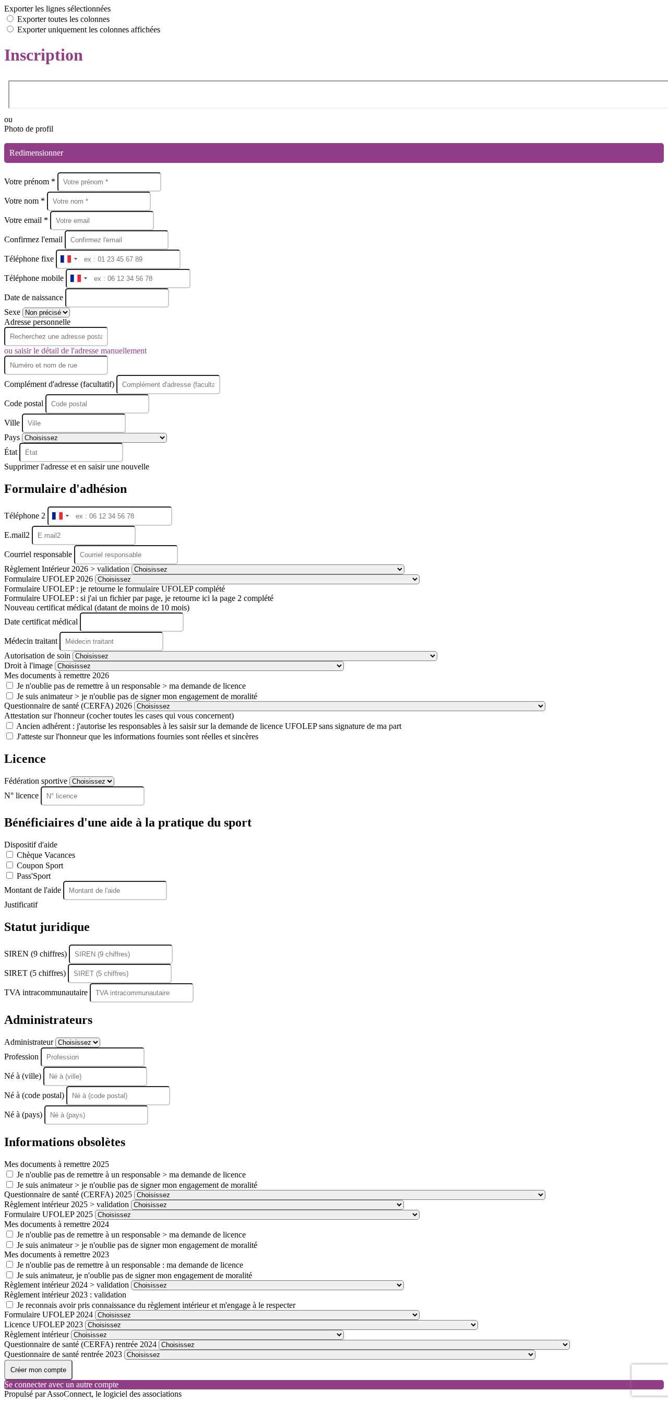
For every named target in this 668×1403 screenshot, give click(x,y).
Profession (22, 1056)
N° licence (22, 795)
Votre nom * (25, 200)
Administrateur (29, 1041)
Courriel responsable (39, 554)
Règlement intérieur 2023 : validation (65, 1294)
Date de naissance (34, 297)
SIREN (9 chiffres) (36, 953)
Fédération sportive (36, 780)
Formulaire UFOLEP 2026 (49, 578)
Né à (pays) (24, 1114)
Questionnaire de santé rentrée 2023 (64, 1354)
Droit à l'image (29, 665)
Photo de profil (28, 128)
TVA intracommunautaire (47, 992)
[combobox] (68, 259)
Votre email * (27, 220)
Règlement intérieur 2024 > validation (67, 1284)
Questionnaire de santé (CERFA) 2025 (69, 1194)
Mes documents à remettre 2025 (56, 1164)
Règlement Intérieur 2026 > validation (68, 568)
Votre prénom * (30, 181)
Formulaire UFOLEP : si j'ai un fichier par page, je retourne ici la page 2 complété (138, 598)
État (11, 451)
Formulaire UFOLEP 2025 (49, 1214)
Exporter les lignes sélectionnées (57, 8)
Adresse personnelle (37, 321)
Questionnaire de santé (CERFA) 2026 (69, 705)
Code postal (23, 403)
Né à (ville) (23, 1075)
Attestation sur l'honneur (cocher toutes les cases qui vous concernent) (119, 715)
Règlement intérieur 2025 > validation (67, 1204)
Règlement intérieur (37, 1334)
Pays (13, 437)
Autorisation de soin (38, 655)
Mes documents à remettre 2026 (56, 675)
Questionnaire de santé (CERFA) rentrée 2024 (81, 1344)
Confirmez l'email (33, 239)
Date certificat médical (42, 621)
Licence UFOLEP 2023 (44, 1324)
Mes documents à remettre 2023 (56, 1254)
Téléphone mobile (35, 278)
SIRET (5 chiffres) (36, 973)
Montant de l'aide (33, 890)
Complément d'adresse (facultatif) (60, 384)
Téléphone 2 (25, 515)
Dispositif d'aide (30, 844)
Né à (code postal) (35, 1095)
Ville (13, 422)
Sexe (13, 312)
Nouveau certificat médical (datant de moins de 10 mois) (96, 607)
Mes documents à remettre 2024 (56, 1224)
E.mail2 (18, 534)
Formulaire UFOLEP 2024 (49, 1314)
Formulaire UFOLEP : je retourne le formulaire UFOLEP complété (114, 588)
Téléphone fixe (30, 258)
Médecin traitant (31, 640)
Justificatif (21, 904)
